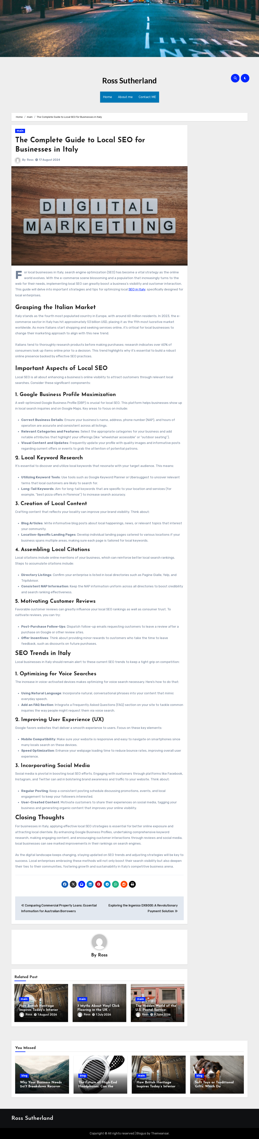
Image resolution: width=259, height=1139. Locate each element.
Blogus (141, 1133)
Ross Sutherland (129, 80)
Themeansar (160, 1133)
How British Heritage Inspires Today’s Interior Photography (38, 1010)
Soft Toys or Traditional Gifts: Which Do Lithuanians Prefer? (214, 1086)
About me (125, 97)
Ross (30, 159)
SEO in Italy (137, 289)
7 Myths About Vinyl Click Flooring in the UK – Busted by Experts (98, 1010)
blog (24, 1075)
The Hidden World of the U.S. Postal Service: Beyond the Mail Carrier (156, 1010)
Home (107, 97)
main (20, 130)
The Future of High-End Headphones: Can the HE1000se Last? (97, 1086)
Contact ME (147, 97)
